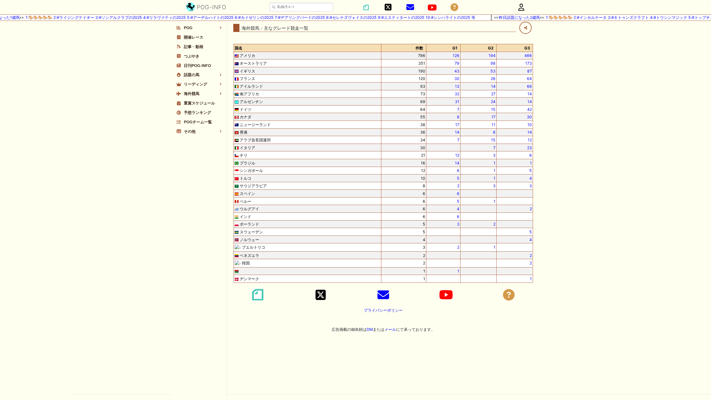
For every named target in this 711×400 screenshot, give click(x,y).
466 (528, 55)
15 (493, 109)
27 (493, 93)
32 (457, 93)
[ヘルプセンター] (454, 7)
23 (529, 147)
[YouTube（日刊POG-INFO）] (432, 7)
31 (457, 101)
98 (492, 63)
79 (457, 63)
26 (493, 78)
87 (529, 71)
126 (456, 55)
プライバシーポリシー (383, 310)
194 (492, 55)
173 (528, 63)
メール (390, 329)
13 (457, 86)
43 (456, 71)
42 (529, 109)
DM (370, 329)
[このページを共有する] (525, 28)
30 (456, 78)
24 (493, 101)
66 (529, 86)
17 (493, 116)
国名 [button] (238, 48)
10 (529, 124)
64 (529, 78)
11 (493, 124)
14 (493, 86)
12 (530, 140)
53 (492, 71)
